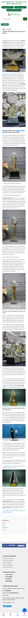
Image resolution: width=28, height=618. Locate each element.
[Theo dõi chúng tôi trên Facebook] (14, 545)
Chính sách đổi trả (7, 563)
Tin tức (9, 29)
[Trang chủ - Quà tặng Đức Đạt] (14, 14)
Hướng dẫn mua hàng (8, 558)
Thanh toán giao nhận (8, 560)
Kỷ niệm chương (7, 466)
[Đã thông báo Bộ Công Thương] (7, 606)
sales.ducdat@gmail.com (9, 602)
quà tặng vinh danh (9, 74)
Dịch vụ (4, 525)
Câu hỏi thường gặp (7, 565)
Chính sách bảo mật (7, 567)
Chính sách (5, 527)
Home (4, 29)
